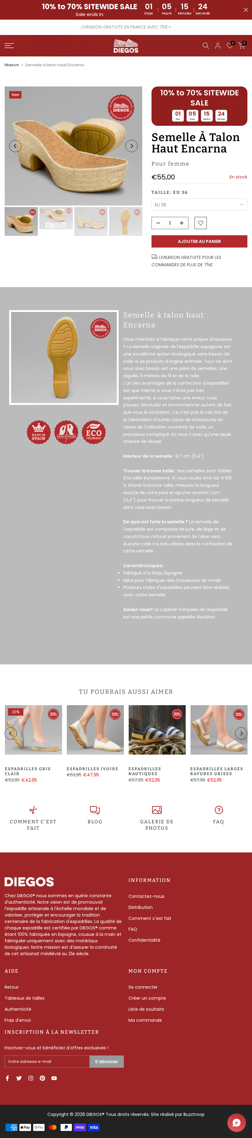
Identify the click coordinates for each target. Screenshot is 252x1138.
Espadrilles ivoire (92, 769)
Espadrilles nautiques (144, 771)
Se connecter (143, 987)
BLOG (95, 822)
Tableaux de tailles (25, 998)
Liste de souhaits (146, 1009)
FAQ (218, 822)
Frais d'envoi (18, 1020)
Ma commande (145, 1020)
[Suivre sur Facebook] (7, 1078)
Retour (12, 987)
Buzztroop (194, 1114)
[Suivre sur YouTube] (54, 1078)
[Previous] (15, 146)
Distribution (140, 907)
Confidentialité (144, 940)
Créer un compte (147, 998)
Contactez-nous (146, 896)
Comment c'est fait (149, 918)
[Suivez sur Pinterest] (42, 1078)
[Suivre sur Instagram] (30, 1078)
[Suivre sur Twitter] (19, 1078)
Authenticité (18, 1009)
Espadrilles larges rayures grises (216, 771)
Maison (12, 65)
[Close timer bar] (245, 9)
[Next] (131, 146)
